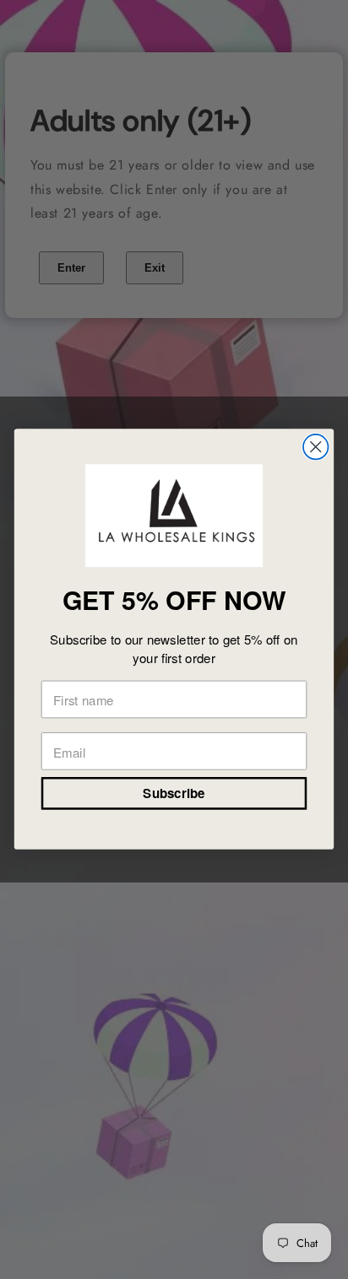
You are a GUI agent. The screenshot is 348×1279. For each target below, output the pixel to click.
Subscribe (173, 794)
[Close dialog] (315, 446)
